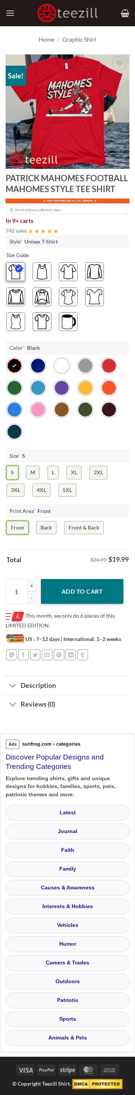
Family (67, 869)
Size (17, 456)
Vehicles (67, 925)
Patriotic (67, 1000)
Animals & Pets (67, 1038)
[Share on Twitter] (35, 654)
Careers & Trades (67, 963)
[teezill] (67, 13)
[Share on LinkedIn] (70, 654)
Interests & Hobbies (67, 906)
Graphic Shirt (79, 39)
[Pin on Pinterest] (59, 654)
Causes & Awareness (67, 887)
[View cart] (125, 13)
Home (46, 39)
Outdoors (68, 981)
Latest (68, 812)
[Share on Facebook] (23, 654)
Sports (67, 1019)
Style (33, 241)
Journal (67, 831)
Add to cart (82, 591)
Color (24, 347)
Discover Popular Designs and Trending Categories (55, 761)
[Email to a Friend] (47, 654)
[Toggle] (13, 686)
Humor (67, 944)
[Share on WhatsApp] (11, 654)
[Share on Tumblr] (82, 654)
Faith (67, 850)
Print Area (30, 511)
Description (38, 685)
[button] (10, 13)
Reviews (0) (38, 704)
